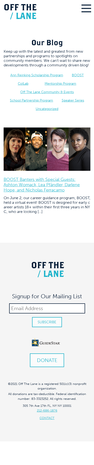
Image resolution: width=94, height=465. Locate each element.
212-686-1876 (47, 410)
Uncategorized (47, 109)
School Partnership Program (31, 100)
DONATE (47, 360)
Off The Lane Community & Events (47, 92)
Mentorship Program (60, 84)
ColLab (23, 84)
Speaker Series (73, 100)
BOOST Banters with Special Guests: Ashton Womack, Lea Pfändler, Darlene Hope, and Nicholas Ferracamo (42, 185)
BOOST (78, 75)
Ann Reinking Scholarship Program (36, 75)
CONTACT (47, 418)
